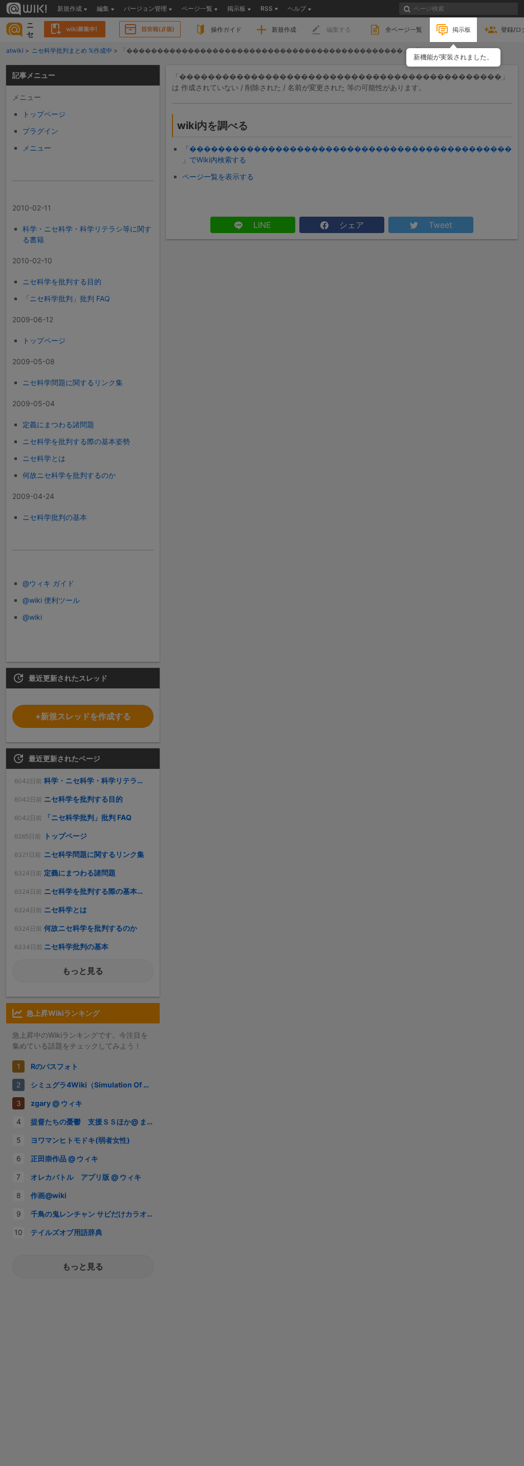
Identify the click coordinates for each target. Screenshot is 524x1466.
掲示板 (461, 29)
